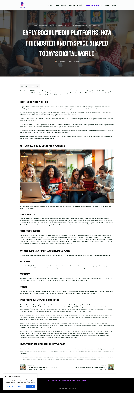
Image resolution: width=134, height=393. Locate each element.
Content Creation (60, 5)
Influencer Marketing (76, 5)
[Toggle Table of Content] (36, 86)
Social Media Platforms (94, 5)
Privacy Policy (56, 380)
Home (50, 5)
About (107, 5)
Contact (114, 5)
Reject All (20, 386)
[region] (20, 382)
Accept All (30, 386)
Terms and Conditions (68, 380)
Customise (10, 386)
